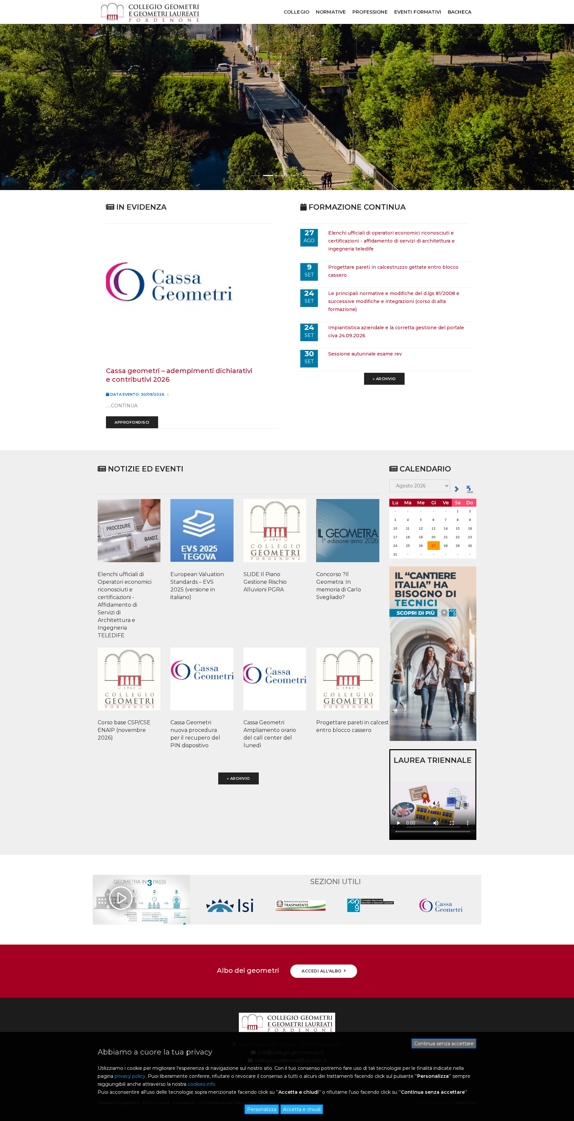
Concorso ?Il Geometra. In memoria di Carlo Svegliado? (338, 585)
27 (433, 546)
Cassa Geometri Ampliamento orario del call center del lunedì (269, 734)
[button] (255, 175)
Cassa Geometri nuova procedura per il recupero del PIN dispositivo (195, 734)
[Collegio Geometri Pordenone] (150, 12)
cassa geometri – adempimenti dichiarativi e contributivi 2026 (179, 375)
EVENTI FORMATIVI (417, 12)
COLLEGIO (296, 12)
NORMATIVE (331, 12)
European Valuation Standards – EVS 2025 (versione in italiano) (197, 585)
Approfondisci (132, 422)
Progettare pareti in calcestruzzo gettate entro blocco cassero (344, 726)
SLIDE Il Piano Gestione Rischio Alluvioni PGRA (265, 582)
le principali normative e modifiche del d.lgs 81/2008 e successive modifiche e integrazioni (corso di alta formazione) (393, 301)
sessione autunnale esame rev (365, 354)
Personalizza (261, 1109)
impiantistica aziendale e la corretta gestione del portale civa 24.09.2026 (396, 332)
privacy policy (130, 1076)
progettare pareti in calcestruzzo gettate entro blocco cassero (393, 271)
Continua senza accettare (444, 1044)
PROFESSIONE (370, 12)
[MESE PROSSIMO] (456, 489)
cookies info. (202, 1084)
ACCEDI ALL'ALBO (322, 970)
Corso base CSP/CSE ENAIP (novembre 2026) (124, 730)
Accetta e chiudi (302, 1109)
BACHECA (459, 12)
